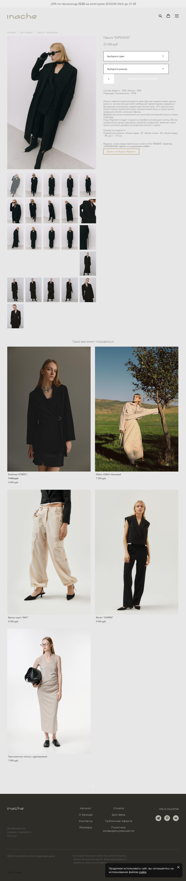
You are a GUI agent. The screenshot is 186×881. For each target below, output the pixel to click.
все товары (26, 32)
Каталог (86, 808)
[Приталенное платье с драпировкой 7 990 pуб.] (49, 691)
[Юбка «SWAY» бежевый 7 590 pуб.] (136, 409)
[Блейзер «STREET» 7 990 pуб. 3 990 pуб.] (49, 409)
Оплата (118, 808)
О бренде (86, 815)
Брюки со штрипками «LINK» (134, 146)
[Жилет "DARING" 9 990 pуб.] (136, 552)
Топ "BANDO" (155, 143)
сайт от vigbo (14, 872)
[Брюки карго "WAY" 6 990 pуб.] (49, 552)
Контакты (86, 821)
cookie (142, 872)
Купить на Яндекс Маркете (121, 151)
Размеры (85, 827)
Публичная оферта (118, 821)
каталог (11, 32)
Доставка (118, 815)
